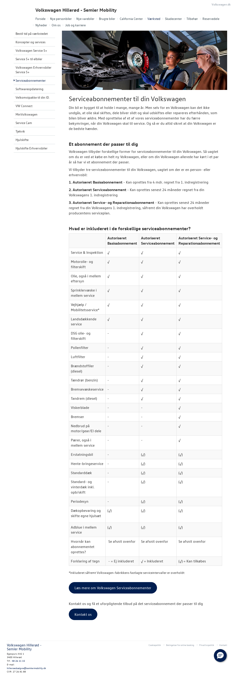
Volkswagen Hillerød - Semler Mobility (76, 10)
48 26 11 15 (18, 660)
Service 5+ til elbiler (29, 59)
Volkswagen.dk (221, 4)
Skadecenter (173, 18)
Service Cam (24, 123)
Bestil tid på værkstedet (32, 33)
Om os (56, 25)
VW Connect (24, 106)
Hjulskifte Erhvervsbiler (32, 148)
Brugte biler (107, 18)
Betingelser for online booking (180, 645)
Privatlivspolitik (206, 645)
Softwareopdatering (29, 89)
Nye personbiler (61, 18)
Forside (40, 18)
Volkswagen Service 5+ (31, 50)
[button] (220, 655)
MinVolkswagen (26, 114)
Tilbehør (192, 18)
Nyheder (41, 25)
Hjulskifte (22, 140)
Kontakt (223, 645)
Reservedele (210, 18)
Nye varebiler (85, 18)
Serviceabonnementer (31, 80)
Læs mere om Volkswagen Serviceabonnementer (112, 588)
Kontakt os (83, 614)
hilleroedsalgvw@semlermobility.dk (26, 668)
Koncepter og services (30, 42)
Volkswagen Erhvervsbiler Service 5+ (33, 69)
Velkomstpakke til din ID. (33, 97)
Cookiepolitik (155, 645)
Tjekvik (20, 131)
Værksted (153, 18)
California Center (131, 18)
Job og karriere (75, 25)
